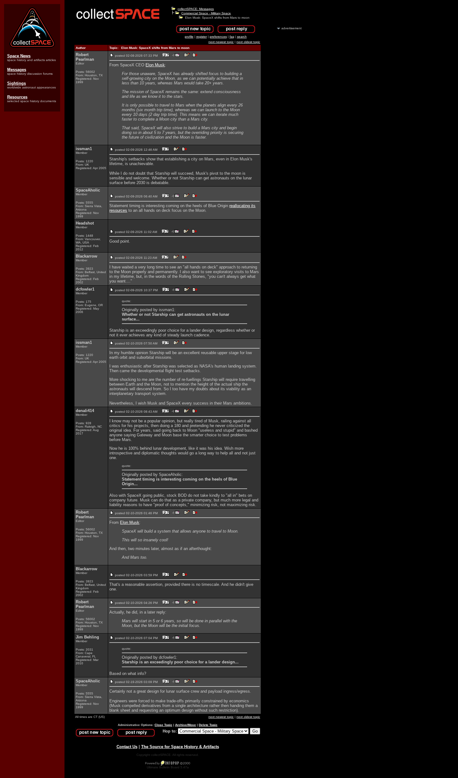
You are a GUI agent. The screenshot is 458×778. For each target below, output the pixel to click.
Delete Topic (208, 725)
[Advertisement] (284, 124)
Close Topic (163, 725)
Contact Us (127, 746)
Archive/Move (185, 725)
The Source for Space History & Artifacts (180, 746)
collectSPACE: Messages (196, 9)
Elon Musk (155, 65)
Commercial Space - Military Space (206, 13)
